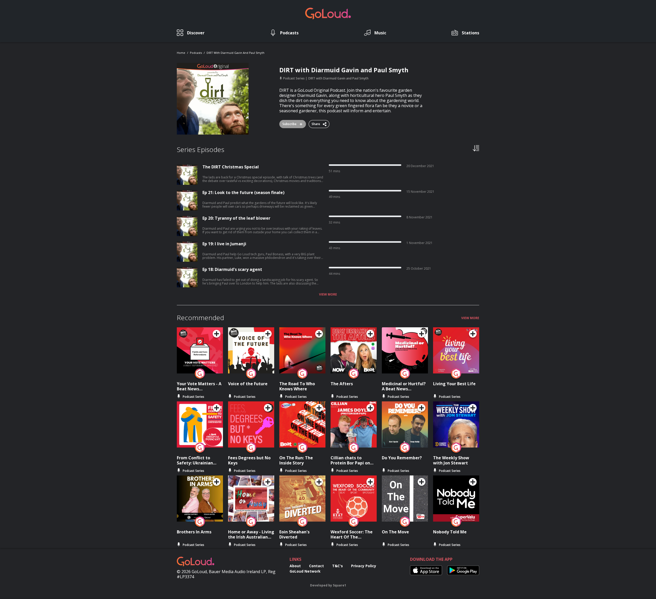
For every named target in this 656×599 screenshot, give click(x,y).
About (295, 565)
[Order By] (476, 148)
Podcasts (196, 53)
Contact (316, 565)
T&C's (337, 565)
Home (181, 53)
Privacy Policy (363, 565)
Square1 (339, 585)
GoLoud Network (305, 571)
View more (328, 294)
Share (316, 123)
